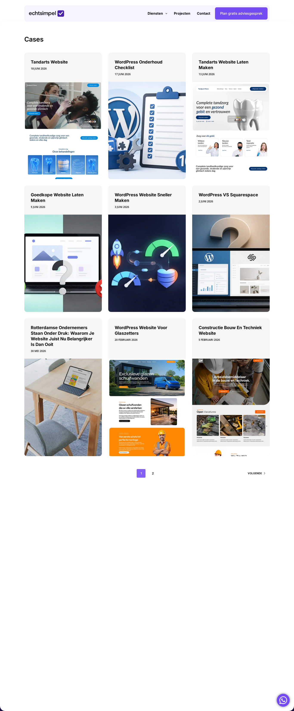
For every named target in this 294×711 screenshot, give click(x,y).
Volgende (255, 473)
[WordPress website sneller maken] (147, 263)
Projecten (182, 13)
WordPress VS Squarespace (228, 194)
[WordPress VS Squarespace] (231, 263)
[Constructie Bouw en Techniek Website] (231, 407)
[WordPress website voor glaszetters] (147, 407)
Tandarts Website (49, 62)
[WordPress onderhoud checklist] (147, 130)
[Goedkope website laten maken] (63, 263)
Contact (203, 13)
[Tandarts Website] (63, 130)
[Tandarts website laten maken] (231, 130)
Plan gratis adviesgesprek (241, 13)
